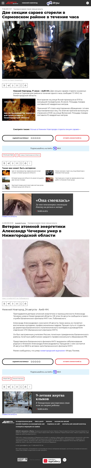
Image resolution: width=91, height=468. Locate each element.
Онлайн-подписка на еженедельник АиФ (30, 424)
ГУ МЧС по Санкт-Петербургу (12, 80)
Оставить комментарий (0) (72, 138)
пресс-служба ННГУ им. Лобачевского (15, 298)
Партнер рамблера (35, 459)
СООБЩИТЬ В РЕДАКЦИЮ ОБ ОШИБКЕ (28, 426)
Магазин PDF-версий (62, 421)
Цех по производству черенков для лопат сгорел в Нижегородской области (26, 172)
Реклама (49, 421)
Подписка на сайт (53, 424)
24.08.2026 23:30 (7, 223)
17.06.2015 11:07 (7, 9)
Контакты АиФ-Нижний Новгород (74, 424)
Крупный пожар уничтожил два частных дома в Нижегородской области (27, 186)
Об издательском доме (24, 421)
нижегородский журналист (53, 351)
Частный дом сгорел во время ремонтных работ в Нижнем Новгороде (69, 179)
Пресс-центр (39, 421)
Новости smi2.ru (9, 216)
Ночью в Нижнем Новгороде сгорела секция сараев (54, 129)
